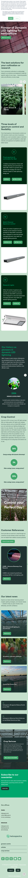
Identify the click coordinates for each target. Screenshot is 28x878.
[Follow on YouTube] (19, 858)
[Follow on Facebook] (3, 858)
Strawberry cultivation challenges (12, 656)
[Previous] (21, 81)
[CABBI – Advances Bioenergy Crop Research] (14, 556)
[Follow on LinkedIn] (15, 858)
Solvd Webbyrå (17, 876)
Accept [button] (10, 18)
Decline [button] (17, 18)
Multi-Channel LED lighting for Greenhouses (11, 627)
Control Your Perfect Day (10, 684)
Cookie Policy (15, 864)
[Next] (24, 81)
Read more (6, 578)
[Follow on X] (11, 858)
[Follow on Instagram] (7, 858)
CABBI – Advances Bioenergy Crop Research (12, 567)
